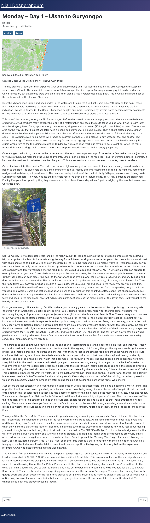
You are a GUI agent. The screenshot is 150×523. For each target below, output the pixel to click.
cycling (8, 33)
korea (19, 33)
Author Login (8, 514)
